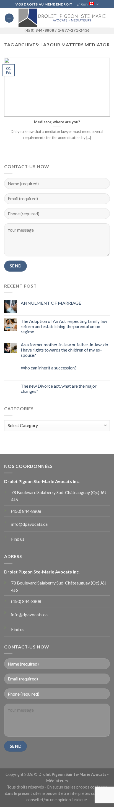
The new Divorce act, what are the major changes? (59, 388)
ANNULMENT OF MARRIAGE (51, 302)
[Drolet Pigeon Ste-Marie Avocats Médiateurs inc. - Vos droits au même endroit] (62, 18)
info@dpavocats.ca (29, 524)
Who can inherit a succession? (49, 367)
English (82, 4)
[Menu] (9, 18)
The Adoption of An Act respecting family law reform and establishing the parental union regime (64, 326)
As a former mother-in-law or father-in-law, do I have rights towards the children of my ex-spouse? (64, 350)
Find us (17, 538)
